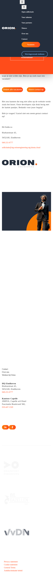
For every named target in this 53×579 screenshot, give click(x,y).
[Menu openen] (22, 2)
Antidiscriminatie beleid (13, 570)
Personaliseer (27, 57)
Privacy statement (11, 562)
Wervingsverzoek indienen (34, 54)
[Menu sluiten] (24, 7)
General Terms (9, 568)
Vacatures (30, 45)
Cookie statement (10, 565)
